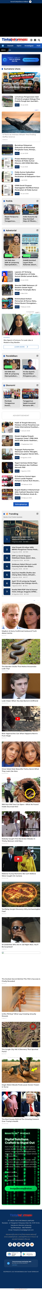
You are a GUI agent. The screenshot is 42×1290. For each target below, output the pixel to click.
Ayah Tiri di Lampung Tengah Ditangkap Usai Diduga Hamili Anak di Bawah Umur (24, 582)
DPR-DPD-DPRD (9, 212)
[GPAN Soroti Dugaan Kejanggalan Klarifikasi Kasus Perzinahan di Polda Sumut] (7, 190)
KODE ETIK (17, 1234)
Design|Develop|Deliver (21, 1188)
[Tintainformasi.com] (15, 40)
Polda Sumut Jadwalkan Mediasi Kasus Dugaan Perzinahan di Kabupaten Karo (27, 174)
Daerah (26, 212)
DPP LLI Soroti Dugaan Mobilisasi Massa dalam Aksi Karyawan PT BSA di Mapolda (24, 557)
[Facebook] (10, 1246)
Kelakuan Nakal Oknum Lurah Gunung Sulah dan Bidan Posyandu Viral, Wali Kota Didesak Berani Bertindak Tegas (25, 565)
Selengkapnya (21, 504)
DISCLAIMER (8, 1237)
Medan (17, 484)
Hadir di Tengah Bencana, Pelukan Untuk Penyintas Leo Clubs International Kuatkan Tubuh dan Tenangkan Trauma (27, 427)
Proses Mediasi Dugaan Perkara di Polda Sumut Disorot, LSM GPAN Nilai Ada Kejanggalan (26, 162)
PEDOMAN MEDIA (29, 1234)
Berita (6, 80)
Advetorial (8, 255)
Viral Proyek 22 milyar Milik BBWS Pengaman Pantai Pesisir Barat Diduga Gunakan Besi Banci (25, 548)
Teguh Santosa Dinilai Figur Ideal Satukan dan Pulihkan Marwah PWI (26, 465)
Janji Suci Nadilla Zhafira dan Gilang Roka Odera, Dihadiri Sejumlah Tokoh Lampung (24, 574)
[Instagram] (19, 1246)
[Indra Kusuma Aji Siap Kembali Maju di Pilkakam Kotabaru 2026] (30, 209)
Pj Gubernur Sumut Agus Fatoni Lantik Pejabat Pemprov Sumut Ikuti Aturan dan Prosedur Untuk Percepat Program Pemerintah (27, 480)
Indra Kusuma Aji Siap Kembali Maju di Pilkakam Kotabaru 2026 (30, 219)
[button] (31, 40)
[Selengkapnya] (37, 201)
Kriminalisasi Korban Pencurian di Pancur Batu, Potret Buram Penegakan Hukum (26, 302)
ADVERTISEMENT (18, 1239)
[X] (14, 1246)
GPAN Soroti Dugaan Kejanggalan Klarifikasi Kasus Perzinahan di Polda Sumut (27, 187)
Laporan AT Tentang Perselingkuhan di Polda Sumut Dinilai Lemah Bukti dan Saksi (26, 275)
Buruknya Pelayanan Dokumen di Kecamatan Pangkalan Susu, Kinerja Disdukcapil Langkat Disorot (26, 148)
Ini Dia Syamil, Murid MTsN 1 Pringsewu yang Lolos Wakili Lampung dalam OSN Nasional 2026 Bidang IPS (30, 374)
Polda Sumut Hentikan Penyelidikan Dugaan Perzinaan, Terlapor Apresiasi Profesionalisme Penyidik (20, 85)
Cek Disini (14, 1265)
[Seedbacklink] (32, 1245)
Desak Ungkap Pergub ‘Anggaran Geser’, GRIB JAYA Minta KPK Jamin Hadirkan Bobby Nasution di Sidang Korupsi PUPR (26, 440)
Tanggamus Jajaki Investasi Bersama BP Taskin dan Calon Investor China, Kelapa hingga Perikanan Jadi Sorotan (30, 403)
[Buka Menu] (35, 40)
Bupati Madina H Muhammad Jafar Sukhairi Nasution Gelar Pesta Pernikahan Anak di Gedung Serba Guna (27, 493)
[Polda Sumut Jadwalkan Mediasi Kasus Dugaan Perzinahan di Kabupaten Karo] (7, 176)
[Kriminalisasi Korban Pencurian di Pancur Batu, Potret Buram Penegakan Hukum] (7, 303)
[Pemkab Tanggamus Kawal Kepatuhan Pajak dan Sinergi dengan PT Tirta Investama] (12, 394)
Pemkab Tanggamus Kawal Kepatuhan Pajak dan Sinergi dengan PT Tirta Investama (11, 403)
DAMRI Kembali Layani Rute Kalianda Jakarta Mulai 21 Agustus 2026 (30, 262)
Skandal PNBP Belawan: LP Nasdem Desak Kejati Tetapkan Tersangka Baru (26, 287)
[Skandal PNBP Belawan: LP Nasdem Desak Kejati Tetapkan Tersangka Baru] (7, 290)
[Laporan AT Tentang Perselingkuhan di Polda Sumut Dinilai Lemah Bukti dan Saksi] (7, 276)
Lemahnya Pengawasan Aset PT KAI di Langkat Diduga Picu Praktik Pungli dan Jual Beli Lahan (27, 100)
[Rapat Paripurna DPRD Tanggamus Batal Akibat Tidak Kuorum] (12, 209)
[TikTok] (28, 1246)
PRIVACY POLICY (31, 1237)
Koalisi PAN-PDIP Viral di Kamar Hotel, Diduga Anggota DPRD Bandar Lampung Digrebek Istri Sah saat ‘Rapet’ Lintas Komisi (25, 591)
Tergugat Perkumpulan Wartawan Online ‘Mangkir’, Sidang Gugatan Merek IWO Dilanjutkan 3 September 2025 (27, 453)
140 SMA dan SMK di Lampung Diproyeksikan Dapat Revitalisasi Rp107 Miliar (12, 262)
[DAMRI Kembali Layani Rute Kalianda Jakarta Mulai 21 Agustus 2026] (30, 246)
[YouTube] (23, 1246)
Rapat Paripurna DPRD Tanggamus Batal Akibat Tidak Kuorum (11, 219)
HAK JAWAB (19, 1237)
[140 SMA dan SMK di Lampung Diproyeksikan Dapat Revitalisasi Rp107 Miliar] (12, 246)
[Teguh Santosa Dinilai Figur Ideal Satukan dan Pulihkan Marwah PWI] (7, 467)
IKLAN (28, 1239)
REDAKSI (9, 1234)
